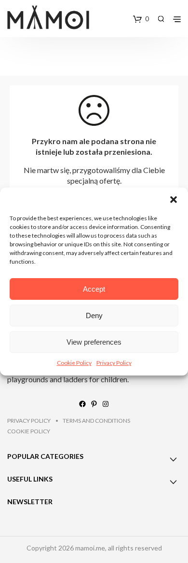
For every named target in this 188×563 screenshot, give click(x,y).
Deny (94, 315)
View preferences (94, 342)
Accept (94, 289)
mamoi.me (90, 548)
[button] (173, 199)
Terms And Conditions (96, 420)
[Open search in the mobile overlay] (161, 18)
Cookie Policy (74, 362)
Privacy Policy (114, 362)
